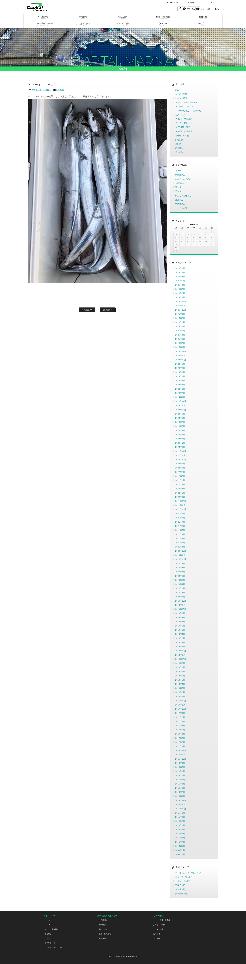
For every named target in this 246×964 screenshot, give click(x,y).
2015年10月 (180, 809)
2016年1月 (180, 796)
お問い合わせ (50, 943)
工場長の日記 (184, 127)
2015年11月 (180, 804)
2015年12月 (180, 800)
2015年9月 (180, 813)
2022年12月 (180, 451)
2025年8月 (180, 318)
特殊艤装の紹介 (182, 135)
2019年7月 (180, 622)
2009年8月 (180, 850)
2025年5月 (180, 331)
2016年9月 (180, 763)
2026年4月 (180, 285)
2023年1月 (180, 447)
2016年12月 (180, 750)
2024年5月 (180, 380)
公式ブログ (180, 115)
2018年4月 (180, 684)
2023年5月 (180, 430)
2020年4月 (180, 584)
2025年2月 (180, 343)
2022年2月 (180, 493)
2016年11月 (180, 754)
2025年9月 (180, 314)
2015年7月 (180, 821)
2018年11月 (180, 655)
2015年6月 (180, 825)
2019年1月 (180, 646)
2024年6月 (180, 376)
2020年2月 (180, 592)
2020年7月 (180, 572)
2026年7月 (180, 272)
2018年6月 (180, 676)
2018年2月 (180, 692)
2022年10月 (180, 459)
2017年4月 (180, 734)
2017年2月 (180, 742)
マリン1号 (182, 123)
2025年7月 (180, 322)
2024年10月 (180, 360)
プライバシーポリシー (53, 947)
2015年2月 (180, 842)
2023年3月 (180, 439)
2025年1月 (180, 347)
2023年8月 (180, 418)
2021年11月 (180, 505)
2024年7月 (180, 372)
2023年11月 (180, 405)
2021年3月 (180, 538)
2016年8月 (180, 767)
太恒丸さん (180, 175)
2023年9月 (180, 414)
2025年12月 (180, 301)
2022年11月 (180, 455)
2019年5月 (180, 630)
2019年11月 (180, 605)
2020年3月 (180, 588)
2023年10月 (180, 410)
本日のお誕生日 (185, 131)
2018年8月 (180, 667)
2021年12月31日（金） (41, 90)
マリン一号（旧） (183, 881)
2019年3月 (180, 638)
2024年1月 (180, 397)
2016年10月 (180, 759)
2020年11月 (180, 555)
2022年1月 (180, 497)
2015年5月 (180, 829)
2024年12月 (180, 351)
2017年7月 (180, 721)
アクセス (152, 3)
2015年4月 (180, 833)
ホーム (47, 920)
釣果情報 (60, 90)
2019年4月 (180, 634)
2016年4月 (180, 784)
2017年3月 (180, 738)
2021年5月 (180, 530)
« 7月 (175, 251)
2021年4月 (180, 534)
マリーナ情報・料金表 (161, 920)
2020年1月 (180, 597)
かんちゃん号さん (183, 179)
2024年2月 (180, 393)
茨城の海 (179, 140)
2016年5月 (180, 780)
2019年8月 (180, 617)
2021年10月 (180, 509)
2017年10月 (180, 709)
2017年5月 (180, 730)
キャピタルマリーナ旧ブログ (188, 873)
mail (193, 9)
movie (178, 90)
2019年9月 (180, 613)
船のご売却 (103, 929)
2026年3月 (180, 289)
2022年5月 (180, 480)
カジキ (181, 152)
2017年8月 (180, 717)
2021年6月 (180, 526)
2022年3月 (180, 488)
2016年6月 (180, 775)
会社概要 (191, 3)
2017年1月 (180, 746)
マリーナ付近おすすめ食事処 (188, 110)
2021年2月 (180, 543)
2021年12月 (180, 501)
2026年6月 (180, 276)
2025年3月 (180, 339)
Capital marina (43, 7)
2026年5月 (180, 281)
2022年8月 (180, 468)
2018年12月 (180, 651)
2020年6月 (180, 576)
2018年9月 (180, 663)
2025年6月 (180, 326)
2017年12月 (180, 701)
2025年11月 (180, 305)
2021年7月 (180, 522)
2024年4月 (180, 384)
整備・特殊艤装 (105, 934)
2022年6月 (180, 476)
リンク (210, 3)
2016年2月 (180, 792)
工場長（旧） (181, 885)
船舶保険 (102, 938)
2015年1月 (180, 846)
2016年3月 (180, 788)
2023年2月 (180, 443)
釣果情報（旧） (182, 893)
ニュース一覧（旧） (184, 877)
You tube (189, 9)
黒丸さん (179, 191)
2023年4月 (180, 434)
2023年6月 (180, 426)
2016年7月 (180, 771)
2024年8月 (180, 368)
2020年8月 (180, 567)
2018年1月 (180, 696)
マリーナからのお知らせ (186, 102)
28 (200, 245)
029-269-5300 (210, 8)
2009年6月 (180, 854)
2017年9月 (180, 713)
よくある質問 (181, 94)
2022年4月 (180, 484)
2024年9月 (180, 364)
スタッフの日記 (185, 119)
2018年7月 (180, 671)
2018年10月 (180, 659)
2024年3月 (180, 389)
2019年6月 (180, 626)
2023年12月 (180, 401)
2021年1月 (180, 547)
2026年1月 (180, 297)
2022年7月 (180, 472)
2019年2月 (180, 642)
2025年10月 (180, 310)
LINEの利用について (187, 106)
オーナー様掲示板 (172, 3)
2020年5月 (180, 580)
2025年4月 (180, 335)
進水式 (178, 144)
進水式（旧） (181, 889)
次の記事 (107, 310)
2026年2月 (180, 293)
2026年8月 (180, 268)
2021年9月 (180, 513)
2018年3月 (180, 688)
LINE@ (184, 9)
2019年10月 (180, 609)
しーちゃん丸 (181, 208)
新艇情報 (102, 925)
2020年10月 (180, 559)
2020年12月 (180, 551)
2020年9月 (180, 563)
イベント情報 (181, 98)
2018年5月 (180, 680)
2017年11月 (180, 705)
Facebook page (180, 9)
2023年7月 (180, 422)
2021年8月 (180, 518)
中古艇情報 (103, 920)
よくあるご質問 (159, 925)
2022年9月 (180, 463)
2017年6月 (180, 725)
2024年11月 (180, 355)
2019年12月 (180, 601)
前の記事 (87, 310)
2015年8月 (180, 817)
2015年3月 (180, 838)
